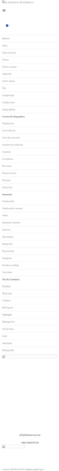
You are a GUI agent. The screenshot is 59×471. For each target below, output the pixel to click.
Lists (4, 336)
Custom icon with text (12, 144)
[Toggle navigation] (4, 10)
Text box (6, 180)
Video (5, 215)
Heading (6, 286)
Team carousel (9, 52)
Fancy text (7, 187)
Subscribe (6, 74)
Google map (8, 95)
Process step (8, 251)
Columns (6, 300)
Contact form (8, 102)
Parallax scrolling (10, 265)
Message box (8, 322)
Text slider (7, 272)
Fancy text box (9, 173)
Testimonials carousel (12, 208)
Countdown (7, 159)
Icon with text (8, 130)
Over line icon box (11, 137)
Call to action (8, 81)
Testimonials (8, 201)
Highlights (7, 314)
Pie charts (6, 166)
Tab (4, 88)
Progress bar (8, 123)
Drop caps (7, 293)
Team (4, 45)
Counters (6, 152)
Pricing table (8, 350)
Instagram (7, 258)
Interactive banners (11, 222)
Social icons (8, 329)
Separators (7, 343)
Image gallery (8, 109)
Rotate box (7, 244)
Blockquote (7, 307)
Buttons (6, 38)
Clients (5, 60)
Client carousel (9, 67)
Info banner (7, 237)
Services (6, 229)
